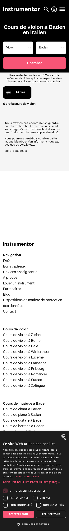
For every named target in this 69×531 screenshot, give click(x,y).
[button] (34, 482)
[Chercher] (47, 9)
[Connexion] (54, 9)
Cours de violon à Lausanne (25, 363)
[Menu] (62, 9)
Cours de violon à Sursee (22, 380)
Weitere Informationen (26, 476)
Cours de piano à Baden (22, 415)
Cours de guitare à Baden (23, 420)
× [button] (64, 439)
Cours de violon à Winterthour (26, 352)
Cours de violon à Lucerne (23, 357)
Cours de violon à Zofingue (24, 386)
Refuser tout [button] (51, 514)
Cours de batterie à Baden (23, 426)
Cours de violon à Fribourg (23, 369)
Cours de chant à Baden (22, 409)
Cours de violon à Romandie (25, 374)
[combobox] (17, 48)
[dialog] (34, 481)
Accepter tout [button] (18, 514)
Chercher (34, 63)
